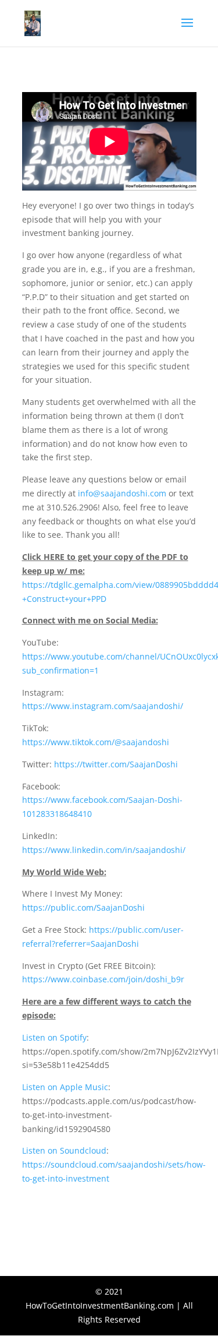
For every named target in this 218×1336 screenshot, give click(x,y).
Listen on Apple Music (65, 1086)
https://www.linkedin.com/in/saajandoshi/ (103, 849)
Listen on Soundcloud (64, 1150)
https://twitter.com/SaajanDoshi (116, 764)
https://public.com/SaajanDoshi (83, 907)
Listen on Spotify (54, 1037)
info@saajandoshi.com (122, 493)
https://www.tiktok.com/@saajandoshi (95, 742)
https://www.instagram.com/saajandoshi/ (102, 705)
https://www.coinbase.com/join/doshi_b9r (103, 979)
